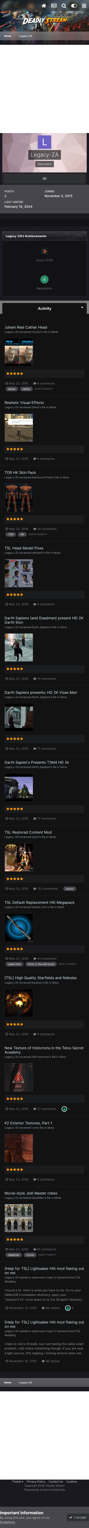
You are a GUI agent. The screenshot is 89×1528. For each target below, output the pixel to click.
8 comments (45, 383)
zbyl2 (35, 837)
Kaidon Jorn (39, 907)
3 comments (45, 1034)
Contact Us (56, 1481)
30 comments (46, 529)
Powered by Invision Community (44, 1489)
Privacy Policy (36, 1481)
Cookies (71, 1481)
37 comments (46, 1109)
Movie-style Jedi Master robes (31, 1193)
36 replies (52, 1308)
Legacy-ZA (12, 332)
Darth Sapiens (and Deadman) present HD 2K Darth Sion (44, 620)
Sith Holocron (40, 1056)
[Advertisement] (44, 89)
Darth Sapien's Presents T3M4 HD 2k (37, 762)
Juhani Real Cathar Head (26, 327)
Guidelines (7, 1522)
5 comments (45, 458)
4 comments (45, 604)
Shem (35, 407)
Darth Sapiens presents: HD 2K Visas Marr (41, 692)
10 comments (46, 678)
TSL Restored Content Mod (28, 832)
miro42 (36, 332)
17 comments (46, 748)
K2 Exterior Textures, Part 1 (28, 1123)
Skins (66, 477)
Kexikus (37, 982)
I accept (79, 1517)
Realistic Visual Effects (24, 402)
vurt (34, 1127)
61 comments (46, 1249)
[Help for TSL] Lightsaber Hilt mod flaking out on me (44, 1270)
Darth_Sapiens (41, 627)
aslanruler (38, 1277)
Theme (17, 1481)
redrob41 (37, 552)
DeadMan (38, 1197)
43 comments (46, 958)
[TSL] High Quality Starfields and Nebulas (41, 977)
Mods (54, 332)
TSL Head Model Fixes (24, 548)
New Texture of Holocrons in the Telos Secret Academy (44, 1050)
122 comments (47, 888)
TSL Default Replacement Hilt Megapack (40, 902)
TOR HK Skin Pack (20, 472)
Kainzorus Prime (42, 477)
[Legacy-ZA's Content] (44, 178)
